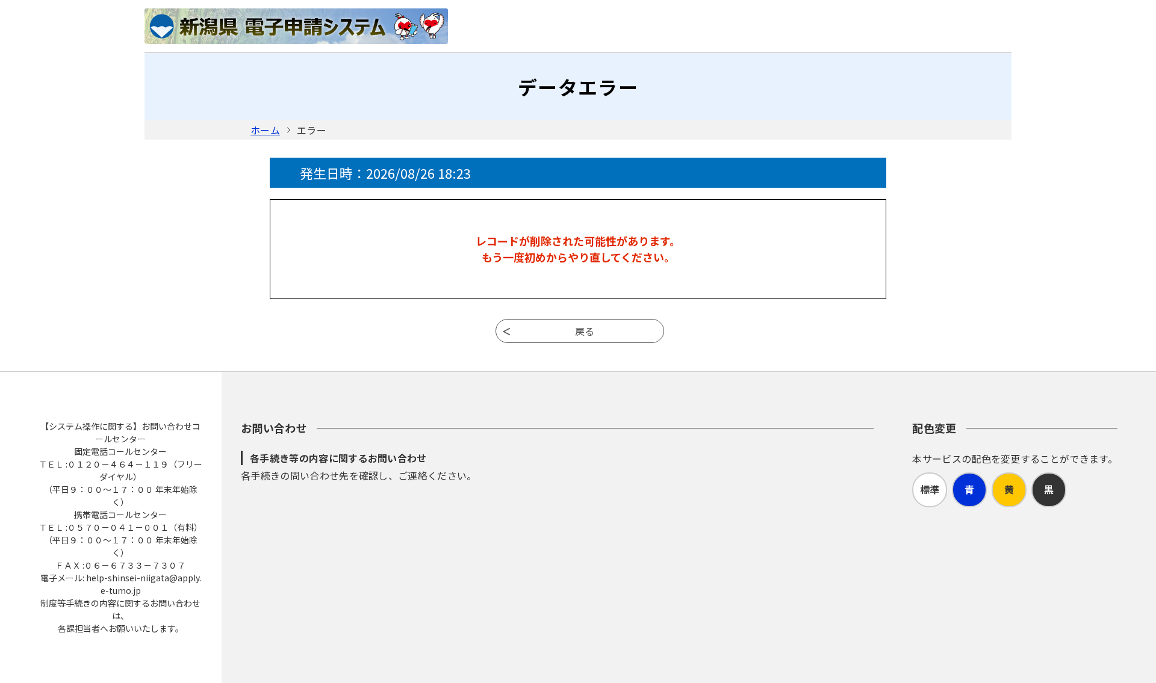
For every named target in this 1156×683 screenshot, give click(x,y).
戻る (584, 331)
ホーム (265, 130)
